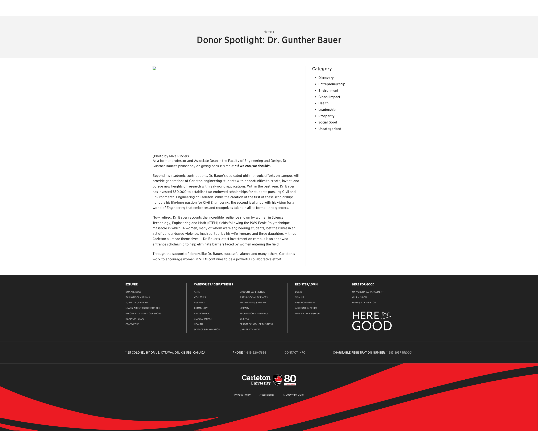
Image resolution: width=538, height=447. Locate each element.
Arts (197, 291)
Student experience (252, 291)
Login (298, 291)
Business (199, 302)
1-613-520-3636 (255, 352)
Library (244, 308)
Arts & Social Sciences (254, 297)
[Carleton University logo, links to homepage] (269, 380)
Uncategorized (329, 129)
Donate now (133, 291)
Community (201, 308)
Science (244, 318)
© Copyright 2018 (293, 394)
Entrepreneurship (331, 84)
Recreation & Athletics (254, 313)
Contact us (132, 324)
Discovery (326, 78)
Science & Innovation (207, 329)
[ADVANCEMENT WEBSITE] (372, 329)
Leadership (327, 110)
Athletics (200, 297)
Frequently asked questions (143, 313)
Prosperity (326, 116)
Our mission (359, 297)
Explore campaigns (137, 297)
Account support (306, 308)
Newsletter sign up (307, 313)
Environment (328, 91)
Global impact (203, 318)
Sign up (299, 297)
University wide (250, 329)
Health (323, 103)
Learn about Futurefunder (142, 308)
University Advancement (368, 291)
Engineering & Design (253, 302)
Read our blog (134, 318)
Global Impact (329, 97)
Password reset (305, 302)
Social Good (327, 122)
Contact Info (295, 352)
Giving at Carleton (364, 302)
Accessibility (267, 394)
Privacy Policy (242, 394)
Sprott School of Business (256, 324)
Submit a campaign (137, 302)
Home (268, 31)
